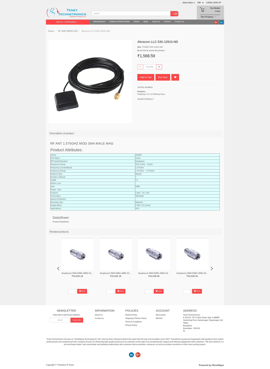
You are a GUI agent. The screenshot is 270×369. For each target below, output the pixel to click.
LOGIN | (209, 3)
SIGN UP (217, 3)
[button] (188, 3)
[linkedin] (221, 22)
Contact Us (179, 21)
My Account (160, 315)
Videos (137, 21)
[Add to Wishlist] (175, 77)
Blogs (145, 21)
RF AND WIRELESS (68, 31)
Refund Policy (131, 315)
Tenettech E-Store (65, 365)
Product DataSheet (61, 222)
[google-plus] (216, 22)
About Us (156, 21)
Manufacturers (99, 21)
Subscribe (76, 320)
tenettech (149, 87)
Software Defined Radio (119, 21)
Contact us (99, 318)
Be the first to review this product (151, 50)
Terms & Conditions (133, 322)
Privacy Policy (131, 325)
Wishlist (159, 318)
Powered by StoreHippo (211, 365)
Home (51, 31)
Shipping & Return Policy (136, 318)
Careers (167, 21)
